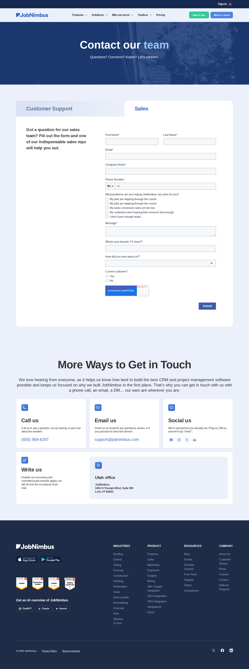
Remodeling (120, 602)
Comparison (191, 590)
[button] (79, 15)
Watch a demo (222, 15)
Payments (153, 570)
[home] (32, 15)
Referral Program (224, 587)
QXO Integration (157, 596)
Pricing (160, 15)
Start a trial (199, 15)
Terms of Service (71, 651)
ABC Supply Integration (154, 588)
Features (152, 554)
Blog (187, 554)
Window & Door (118, 621)
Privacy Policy (49, 651)
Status (188, 585)
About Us (224, 554)
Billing (151, 581)
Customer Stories (225, 561)
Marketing (153, 564)
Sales (150, 559)
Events (188, 559)
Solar (116, 592)
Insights (152, 575)
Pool (116, 613)
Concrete (118, 608)
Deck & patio (121, 597)
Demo (151, 612)
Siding (117, 564)
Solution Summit (189, 566)
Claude (45, 608)
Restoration (120, 586)
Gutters (117, 559)
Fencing (118, 570)
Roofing (118, 554)
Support (189, 579)
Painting (118, 581)
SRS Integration (157, 601)
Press (222, 569)
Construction (121, 575)
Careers (224, 574)
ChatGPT (27, 608)
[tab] (70, 108)
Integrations (154, 606)
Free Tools (190, 574)
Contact (223, 579)
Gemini (63, 608)
